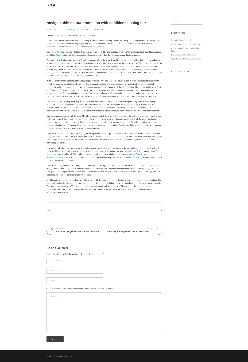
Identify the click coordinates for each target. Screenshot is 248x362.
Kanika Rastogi (70, 30)
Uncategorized (99, 30)
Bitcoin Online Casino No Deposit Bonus (186, 44)
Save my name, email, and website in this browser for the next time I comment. (81, 289)
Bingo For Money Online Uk (181, 40)
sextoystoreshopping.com (57, 157)
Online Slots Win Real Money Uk (183, 55)
